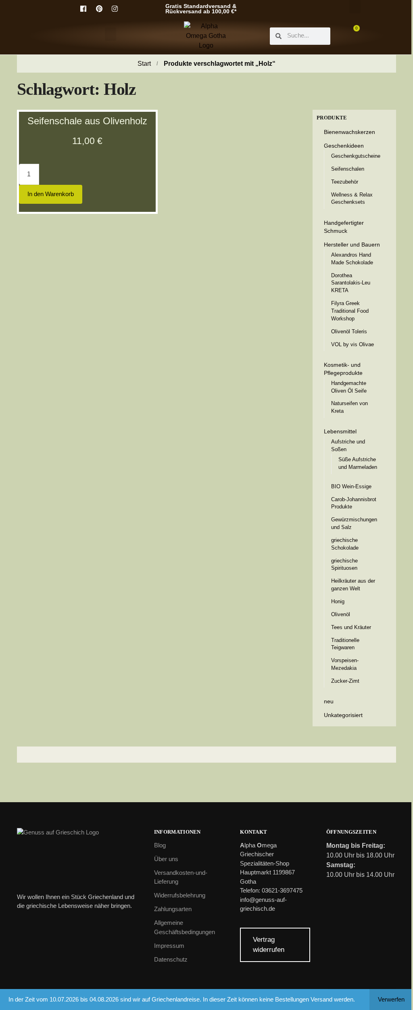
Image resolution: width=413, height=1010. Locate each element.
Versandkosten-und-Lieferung (180, 877)
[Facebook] (83, 9)
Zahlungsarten (173, 908)
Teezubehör (344, 182)
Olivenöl (340, 614)
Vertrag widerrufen (268, 945)
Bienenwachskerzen (349, 132)
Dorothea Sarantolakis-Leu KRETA (350, 283)
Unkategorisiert (343, 715)
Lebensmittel (340, 431)
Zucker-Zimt (345, 681)
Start (144, 63)
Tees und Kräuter (351, 627)
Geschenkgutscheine (355, 156)
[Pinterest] (99, 9)
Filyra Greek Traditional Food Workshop (350, 311)
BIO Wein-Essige (351, 486)
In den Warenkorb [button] (50, 193)
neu (329, 701)
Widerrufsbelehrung (179, 895)
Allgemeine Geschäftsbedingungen (184, 927)
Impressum (169, 945)
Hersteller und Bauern (352, 244)
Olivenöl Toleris (349, 331)
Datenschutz (171, 959)
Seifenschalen (347, 169)
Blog (160, 845)
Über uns (166, 858)
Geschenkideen (344, 145)
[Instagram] (115, 9)
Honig (337, 601)
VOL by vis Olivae (352, 344)
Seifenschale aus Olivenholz (87, 120)
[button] (355, 6)
